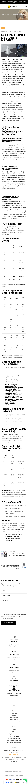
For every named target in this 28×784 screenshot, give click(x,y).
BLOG (9, 14)
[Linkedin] (16, 761)
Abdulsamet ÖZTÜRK (6, 31)
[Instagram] (14, 761)
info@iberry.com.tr (14, 752)
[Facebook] (11, 761)
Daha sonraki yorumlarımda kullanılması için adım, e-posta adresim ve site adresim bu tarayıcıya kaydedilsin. (13, 616)
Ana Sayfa (4, 14)
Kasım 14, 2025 (17, 31)
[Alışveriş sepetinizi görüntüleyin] (26, 7)
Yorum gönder (8, 622)
